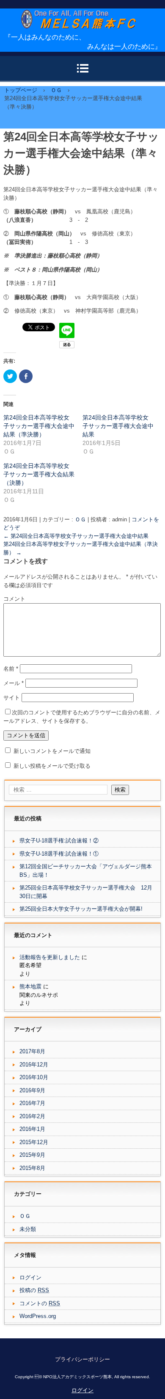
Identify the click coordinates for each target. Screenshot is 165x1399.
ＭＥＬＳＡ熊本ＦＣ (85, 36)
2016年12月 (33, 1064)
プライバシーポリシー (82, 1359)
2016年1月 (32, 1129)
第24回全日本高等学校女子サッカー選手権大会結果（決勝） (38, 474)
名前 (10, 669)
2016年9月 (32, 1090)
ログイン (30, 1277)
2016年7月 (32, 1103)
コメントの (39, 1303)
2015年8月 (32, 1168)
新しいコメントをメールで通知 (52, 751)
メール (13, 683)
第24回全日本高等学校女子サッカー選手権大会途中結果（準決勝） (38, 426)
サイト (11, 697)
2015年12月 (33, 1142)
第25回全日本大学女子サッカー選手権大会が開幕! (81, 909)
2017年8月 (32, 1051)
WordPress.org (37, 1316)
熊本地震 (30, 986)
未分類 (27, 1229)
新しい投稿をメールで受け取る (52, 766)
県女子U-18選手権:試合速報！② (59, 840)
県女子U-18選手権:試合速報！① (59, 854)
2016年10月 (33, 1077)
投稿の (34, 1290)
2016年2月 (32, 1116)
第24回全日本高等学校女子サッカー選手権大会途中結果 (118, 426)
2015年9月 (32, 1155)
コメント (14, 599)
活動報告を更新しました (49, 957)
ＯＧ (80, 519)
